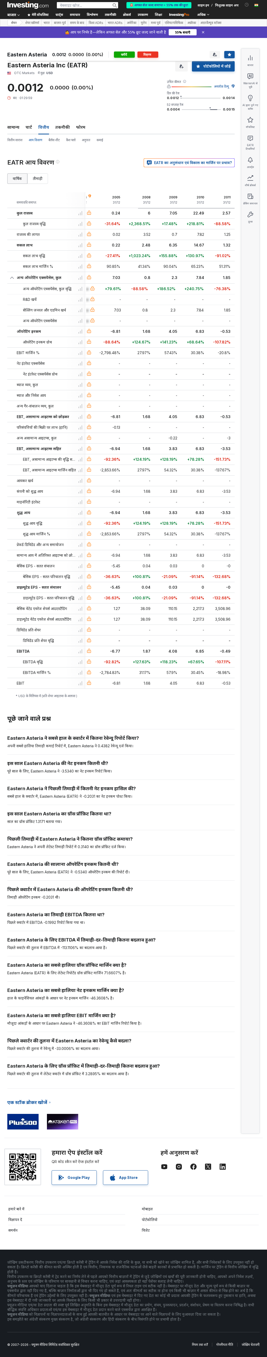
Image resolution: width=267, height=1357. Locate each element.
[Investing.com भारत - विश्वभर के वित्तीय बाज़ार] (27, 5)
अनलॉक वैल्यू (221, 86)
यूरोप (144, 23)
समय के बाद (77, 23)
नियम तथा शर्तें (200, 1345)
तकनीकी (62, 127)
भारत (47, 23)
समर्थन (12, 1230)
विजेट (146, 1230)
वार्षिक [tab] (17, 178)
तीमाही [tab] (38, 178)
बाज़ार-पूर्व (60, 23)
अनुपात (86, 140)
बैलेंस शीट (54, 140)
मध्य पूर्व (155, 23)
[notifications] (247, 4)
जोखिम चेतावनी (250, 1345)
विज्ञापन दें (15, 1219)
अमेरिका (131, 23)
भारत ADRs (115, 23)
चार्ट (29, 127)
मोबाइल (147, 1209)
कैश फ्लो (71, 140)
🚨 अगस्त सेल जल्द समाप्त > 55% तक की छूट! (159, 5)
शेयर (14, 23)
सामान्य (13, 127)
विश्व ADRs (96, 23)
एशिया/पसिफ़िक (174, 23)
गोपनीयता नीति (224, 1345)
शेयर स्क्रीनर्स (32, 23)
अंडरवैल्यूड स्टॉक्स (211, 23)
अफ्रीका (191, 23)
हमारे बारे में (16, 1209)
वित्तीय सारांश (14, 140)
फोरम (80, 127)
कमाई (99, 140)
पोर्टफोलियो (149, 1219)
